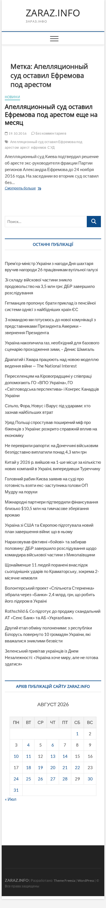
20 (52, 767)
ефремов (38, 147)
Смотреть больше (33, 189)
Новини (12, 97)
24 (16, 778)
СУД (51, 147)
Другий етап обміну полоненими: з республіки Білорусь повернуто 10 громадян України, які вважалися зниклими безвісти (48, 634)
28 (65, 778)
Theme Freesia (64, 880)
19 (40, 767)
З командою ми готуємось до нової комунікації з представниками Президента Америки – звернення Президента (50, 326)
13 (52, 756)
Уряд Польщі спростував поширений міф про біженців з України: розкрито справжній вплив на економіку (51, 429)
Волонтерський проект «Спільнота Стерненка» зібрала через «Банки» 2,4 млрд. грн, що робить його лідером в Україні (50, 594)
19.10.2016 (17, 133)
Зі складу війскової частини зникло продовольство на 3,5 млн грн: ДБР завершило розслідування (50, 286)
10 (16, 756)
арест (25, 147)
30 (90, 778)
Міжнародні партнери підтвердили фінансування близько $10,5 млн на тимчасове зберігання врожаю (51, 508)
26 (40, 778)
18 (28, 767)
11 (28, 756)
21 (65, 767)
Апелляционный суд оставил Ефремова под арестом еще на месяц (51, 114)
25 (28, 778)
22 (77, 767)
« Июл (10, 799)
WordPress (85, 880)
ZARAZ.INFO (53, 13)
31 (16, 790)
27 (52, 778)
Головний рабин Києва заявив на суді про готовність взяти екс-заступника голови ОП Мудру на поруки (46, 485)
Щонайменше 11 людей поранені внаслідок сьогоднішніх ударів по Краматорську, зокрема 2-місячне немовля (52, 571)
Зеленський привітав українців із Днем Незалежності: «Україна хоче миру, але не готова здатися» (51, 657)
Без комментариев (50, 133)
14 (65, 756)
